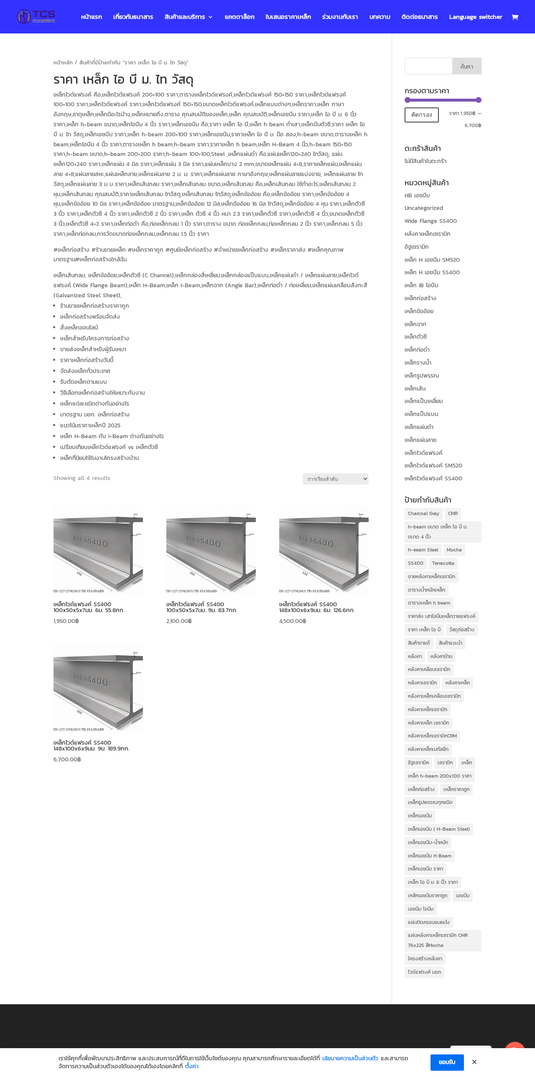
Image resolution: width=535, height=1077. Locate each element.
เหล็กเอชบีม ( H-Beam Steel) (439, 829)
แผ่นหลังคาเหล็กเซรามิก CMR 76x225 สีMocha (438, 940)
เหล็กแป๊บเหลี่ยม (424, 401)
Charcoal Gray (423, 513)
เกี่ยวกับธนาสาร (133, 17)
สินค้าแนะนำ (450, 643)
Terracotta (443, 563)
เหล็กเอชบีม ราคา (425, 869)
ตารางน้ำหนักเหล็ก (426, 590)
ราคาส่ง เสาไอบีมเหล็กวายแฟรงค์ (441, 616)
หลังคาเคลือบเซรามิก (429, 669)
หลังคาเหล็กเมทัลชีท (428, 749)
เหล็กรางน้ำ (418, 362)
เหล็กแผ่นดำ (419, 427)
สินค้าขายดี (419, 643)
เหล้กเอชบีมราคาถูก (427, 895)
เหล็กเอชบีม (420, 815)
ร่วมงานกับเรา (340, 17)
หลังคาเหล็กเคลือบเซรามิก (434, 696)
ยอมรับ (447, 1062)
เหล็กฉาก (415, 324)
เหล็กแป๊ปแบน (421, 414)
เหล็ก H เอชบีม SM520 (432, 259)
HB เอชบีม (417, 195)
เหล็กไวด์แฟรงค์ (424, 453)
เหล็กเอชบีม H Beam (429, 856)
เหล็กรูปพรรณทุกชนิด (430, 802)
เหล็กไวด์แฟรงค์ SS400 (433, 478)
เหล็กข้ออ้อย (419, 311)
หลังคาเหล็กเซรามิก (428, 234)
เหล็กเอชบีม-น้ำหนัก (428, 842)
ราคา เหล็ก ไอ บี (424, 629)
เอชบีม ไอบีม (420, 909)
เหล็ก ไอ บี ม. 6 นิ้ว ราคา (433, 882)
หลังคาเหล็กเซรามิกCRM (432, 736)
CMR (453, 513)
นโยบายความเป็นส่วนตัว (350, 1058)
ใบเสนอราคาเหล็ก (288, 17)
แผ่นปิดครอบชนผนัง (429, 922)
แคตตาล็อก (240, 17)
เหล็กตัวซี (416, 336)
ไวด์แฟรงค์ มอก (424, 972)
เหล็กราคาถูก (456, 789)
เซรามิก (445, 762)
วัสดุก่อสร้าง (461, 629)
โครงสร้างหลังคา (425, 958)
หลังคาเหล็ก (458, 683)
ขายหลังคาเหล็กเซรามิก (431, 576)
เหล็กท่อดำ (417, 349)
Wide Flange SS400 (431, 221)
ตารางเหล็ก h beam (429, 603)
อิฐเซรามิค (418, 762)
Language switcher (475, 17)
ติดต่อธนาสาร (420, 17)
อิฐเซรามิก (417, 246)
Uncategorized (424, 208)
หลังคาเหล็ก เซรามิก (428, 723)
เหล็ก (466, 762)
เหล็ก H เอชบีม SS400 (432, 272)
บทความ (379, 17)
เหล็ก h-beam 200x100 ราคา (439, 776)
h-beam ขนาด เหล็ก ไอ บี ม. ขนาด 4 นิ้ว (437, 532)
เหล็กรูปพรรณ (422, 375)
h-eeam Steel (423, 550)
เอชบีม (462, 895)
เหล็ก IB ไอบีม (421, 285)
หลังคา (415, 656)
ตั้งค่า (192, 1066)
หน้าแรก (91, 17)
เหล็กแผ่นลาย (420, 440)
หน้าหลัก (63, 62)
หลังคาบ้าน (441, 656)
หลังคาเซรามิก (422, 683)
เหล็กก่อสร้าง (420, 298)
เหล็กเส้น (415, 388)
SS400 (415, 563)
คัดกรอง (421, 114)
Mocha (454, 550)
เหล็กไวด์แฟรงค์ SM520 (433, 465)
